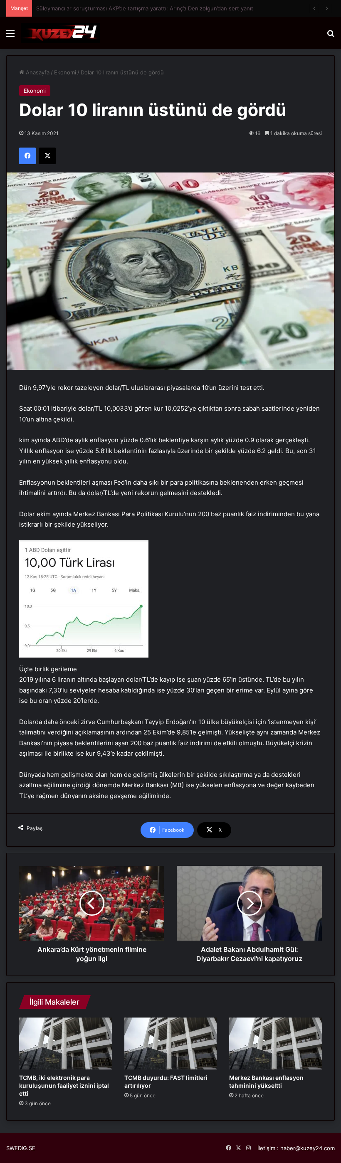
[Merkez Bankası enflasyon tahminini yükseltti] (275, 1043)
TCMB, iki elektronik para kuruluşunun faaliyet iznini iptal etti (64, 1085)
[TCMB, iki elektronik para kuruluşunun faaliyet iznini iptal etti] (65, 1043)
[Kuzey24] (60, 33)
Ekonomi (65, 72)
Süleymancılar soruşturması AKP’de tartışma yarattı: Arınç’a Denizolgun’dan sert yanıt (144, 8)
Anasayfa (36, 72)
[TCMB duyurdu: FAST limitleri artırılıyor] (170, 1043)
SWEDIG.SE (20, 1148)
